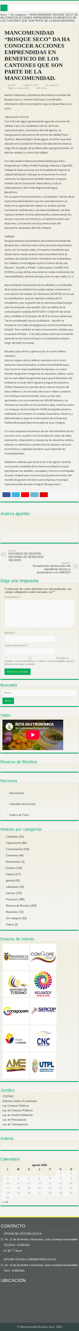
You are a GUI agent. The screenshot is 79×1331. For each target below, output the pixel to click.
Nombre (9, 632)
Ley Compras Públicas (15, 1105)
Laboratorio (12, 886)
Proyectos (12, 899)
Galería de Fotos (19, 814)
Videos (10, 924)
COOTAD (7, 1096)
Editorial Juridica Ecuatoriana (19, 1101)
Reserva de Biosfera (18, 905)
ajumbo (12, 84)
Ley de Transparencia (15, 1124)
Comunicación (14, 849)
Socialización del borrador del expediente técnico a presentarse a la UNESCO (51, 568)
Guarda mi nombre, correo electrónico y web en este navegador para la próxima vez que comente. (39, 661)
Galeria (10, 874)
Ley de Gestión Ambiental (17, 1115)
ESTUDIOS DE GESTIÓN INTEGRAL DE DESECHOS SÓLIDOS (26, 556)
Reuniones (12, 911)
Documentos (16, 793)
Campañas (12, 836)
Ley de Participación (14, 1119)
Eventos (11, 868)
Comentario (12, 597)
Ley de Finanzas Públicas (17, 1110)
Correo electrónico (16, 645)
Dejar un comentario (18, 88)
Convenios (12, 855)
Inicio (3, 14)
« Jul (5, 1201)
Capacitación (13, 842)
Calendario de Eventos (22, 804)
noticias (10, 893)
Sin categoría (18, 14)
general (10, 880)
